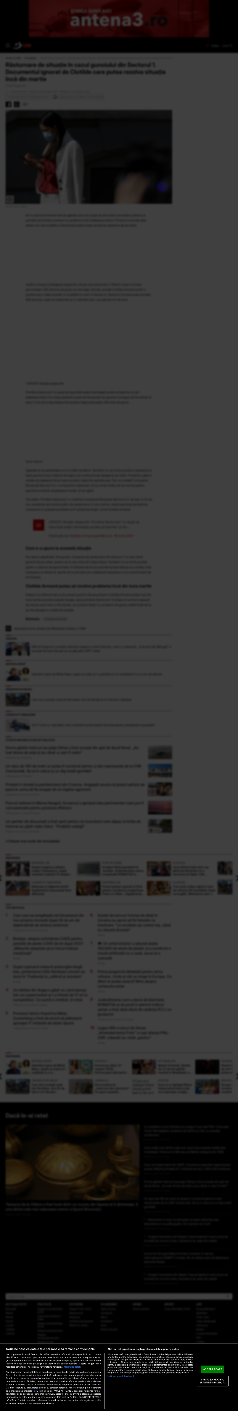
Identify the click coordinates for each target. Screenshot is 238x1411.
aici (35, 1390)
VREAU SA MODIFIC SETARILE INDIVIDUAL (213, 1381)
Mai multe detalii (72, 1367)
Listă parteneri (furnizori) (120, 1376)
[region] (119, 1377)
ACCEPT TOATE (212, 1369)
